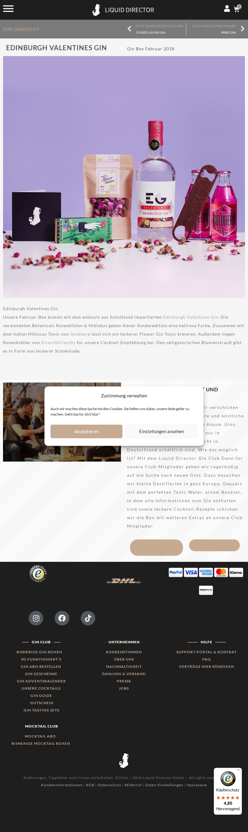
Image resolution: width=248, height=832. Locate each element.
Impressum (197, 785)
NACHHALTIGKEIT (124, 666)
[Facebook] (62, 618)
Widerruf (133, 785)
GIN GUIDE (41, 695)
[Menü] (238, 771)
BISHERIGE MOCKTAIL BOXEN (40, 743)
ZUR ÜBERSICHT (22, 29)
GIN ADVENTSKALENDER (41, 681)
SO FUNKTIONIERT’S (41, 659)
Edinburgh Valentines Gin (190, 317)
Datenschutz (109, 785)
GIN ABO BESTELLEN (41, 666)
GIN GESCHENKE (41, 673)
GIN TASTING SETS (41, 710)
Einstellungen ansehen (161, 431)
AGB (90, 785)
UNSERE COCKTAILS (41, 688)
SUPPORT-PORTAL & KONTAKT (206, 652)
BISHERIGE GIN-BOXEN (39, 652)
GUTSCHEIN (42, 703)
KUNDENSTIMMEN (124, 652)
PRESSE (124, 681)
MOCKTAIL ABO (40, 736)
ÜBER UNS (124, 659)
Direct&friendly (58, 342)
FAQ (206, 659)
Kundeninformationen (62, 785)
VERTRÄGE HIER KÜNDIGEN (206, 666)
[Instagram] (36, 618)
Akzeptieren (86, 431)
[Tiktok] (88, 618)
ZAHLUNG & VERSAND (124, 673)
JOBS (124, 688)
